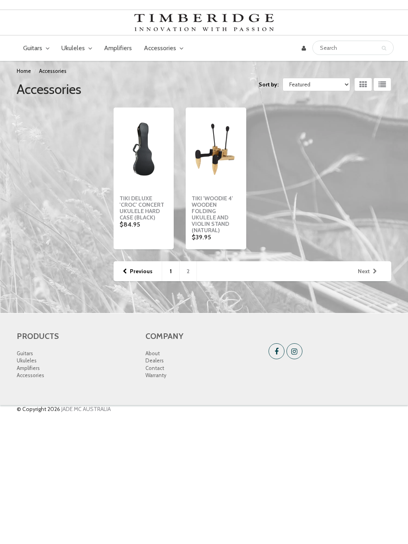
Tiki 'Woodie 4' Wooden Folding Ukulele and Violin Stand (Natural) (212, 214)
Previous (141, 271)
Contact (154, 368)
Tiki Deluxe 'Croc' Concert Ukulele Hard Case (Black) (142, 208)
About (152, 353)
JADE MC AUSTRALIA (86, 409)
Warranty (156, 375)
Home (24, 71)
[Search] (383, 48)
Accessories (160, 48)
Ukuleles (73, 48)
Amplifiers (118, 48)
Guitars (32, 48)
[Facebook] (276, 351)
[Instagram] (294, 351)
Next (364, 271)
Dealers (154, 360)
